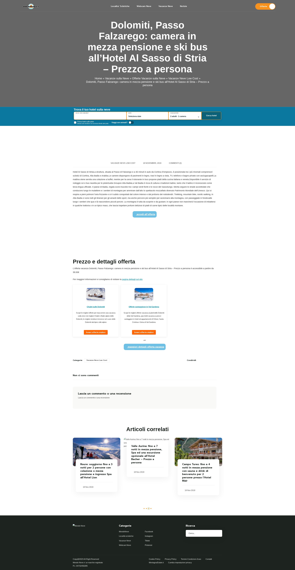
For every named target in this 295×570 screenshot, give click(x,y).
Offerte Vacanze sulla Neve (148, 78)
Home (98, 78)
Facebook (149, 532)
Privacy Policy (170, 559)
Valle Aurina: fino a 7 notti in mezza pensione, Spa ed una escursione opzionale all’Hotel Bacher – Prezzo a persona (146, 454)
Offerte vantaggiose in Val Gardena (144, 307)
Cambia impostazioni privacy (180, 563)
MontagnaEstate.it (156, 563)
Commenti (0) (175, 163)
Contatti (209, 559)
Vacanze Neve (125, 541)
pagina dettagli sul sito (132, 279)
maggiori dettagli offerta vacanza (145, 347)
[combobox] (100, 116)
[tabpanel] (96, 465)
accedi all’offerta (145, 214)
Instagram (149, 536)
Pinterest (148, 545)
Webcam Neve (125, 545)
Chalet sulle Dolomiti (96, 307)
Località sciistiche (126, 536)
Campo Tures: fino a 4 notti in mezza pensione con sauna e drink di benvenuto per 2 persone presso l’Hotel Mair (197, 472)
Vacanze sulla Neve (117, 78)
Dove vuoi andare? (82, 113)
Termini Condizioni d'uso (191, 559)
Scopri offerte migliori (96, 332)
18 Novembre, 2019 (152, 163)
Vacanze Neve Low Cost (183, 78)
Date (129, 113)
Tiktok (147, 541)
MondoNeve (124, 532)
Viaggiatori (174, 113)
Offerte (263, 6)
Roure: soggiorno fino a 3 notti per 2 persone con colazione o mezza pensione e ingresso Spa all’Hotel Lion (96, 471)
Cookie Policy (154, 559)
